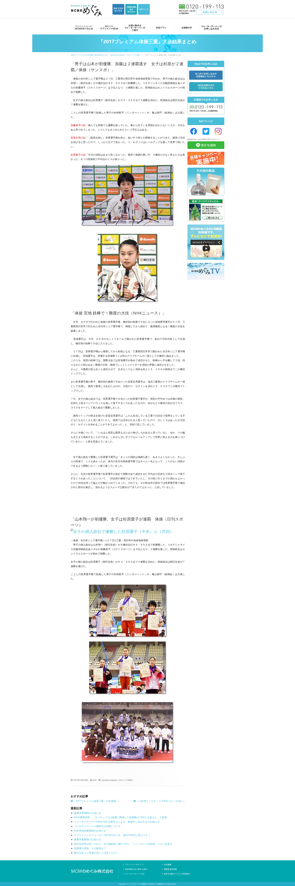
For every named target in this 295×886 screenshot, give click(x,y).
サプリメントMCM (109, 27)
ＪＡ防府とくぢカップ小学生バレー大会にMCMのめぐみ (167, 801)
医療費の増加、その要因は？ (90, 848)
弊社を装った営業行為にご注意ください (96, 852)
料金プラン (160, 27)
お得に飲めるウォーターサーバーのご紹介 (134, 27)
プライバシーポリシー (134, 865)
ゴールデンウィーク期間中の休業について (97, 826)
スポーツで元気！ (126, 780)
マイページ (144, 9)
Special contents (109, 780)
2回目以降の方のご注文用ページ (131, 9)
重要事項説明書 (170, 869)
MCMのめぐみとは (83, 27)
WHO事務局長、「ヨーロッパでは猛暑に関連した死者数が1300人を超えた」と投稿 (120, 817)
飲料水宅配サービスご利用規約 (177, 874)
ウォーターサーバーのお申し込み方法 (211, 27)
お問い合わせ (210, 12)
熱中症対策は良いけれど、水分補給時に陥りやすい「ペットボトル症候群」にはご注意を (123, 844)
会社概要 (167, 865)
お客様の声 (186, 27)
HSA (94, 780)
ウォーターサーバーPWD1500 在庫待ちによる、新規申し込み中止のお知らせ (117, 821)
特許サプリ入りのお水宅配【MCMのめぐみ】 (87, 7)
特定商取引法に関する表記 (136, 869)
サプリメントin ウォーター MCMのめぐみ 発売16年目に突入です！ (112, 835)
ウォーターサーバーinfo (134, 874)
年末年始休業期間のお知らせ (90, 830)
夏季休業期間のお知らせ (87, 813)
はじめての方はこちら (118, 9)
